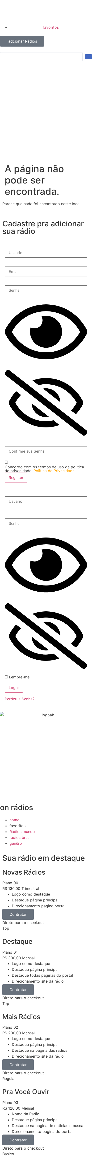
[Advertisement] (46, 115)
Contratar (18, 914)
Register (16, 477)
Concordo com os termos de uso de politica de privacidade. (44, 469)
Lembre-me (18, 677)
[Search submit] (88, 56)
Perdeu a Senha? (19, 699)
